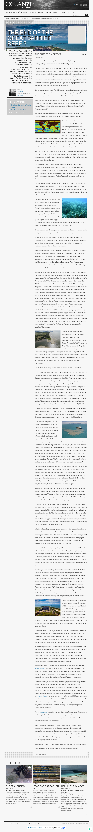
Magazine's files (14, 18)
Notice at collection (35, 828)
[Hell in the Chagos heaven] (74, 774)
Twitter (84, 5)
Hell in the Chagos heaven (72, 787)
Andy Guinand (20, 91)
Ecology (41, 12)
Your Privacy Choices (52, 828)
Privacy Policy (79, 823)
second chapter (40, 668)
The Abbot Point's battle (19, 110)
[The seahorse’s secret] (19, 774)
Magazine (9, 12)
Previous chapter (41, 754)
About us (62, 12)
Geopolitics (32, 12)
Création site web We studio (68, 823)
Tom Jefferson (20, 95)
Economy (24, 12)
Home (7, 18)
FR (77, 5)
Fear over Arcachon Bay (46, 787)
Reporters (31, 823)
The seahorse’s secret (15, 787)
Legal (26, 823)
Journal (16, 12)
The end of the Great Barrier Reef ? (38, 18)
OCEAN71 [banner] (18, 5)
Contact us (37, 823)
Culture (48, 12)
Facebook (81, 5)
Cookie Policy (85, 823)
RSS (86, 5)
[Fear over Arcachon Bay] (46, 774)
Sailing (55, 12)
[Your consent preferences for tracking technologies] (90, 829)
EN (74, 5)
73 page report (42, 712)
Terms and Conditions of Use (16, 823)
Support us (70, 12)
